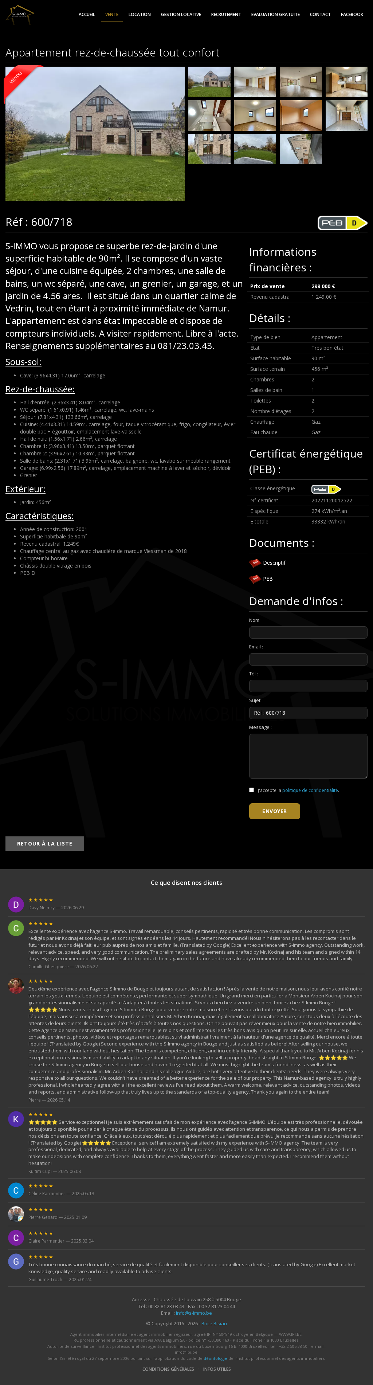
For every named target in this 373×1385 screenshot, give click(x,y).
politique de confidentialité (310, 790)
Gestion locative (181, 14)
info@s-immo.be (194, 1313)
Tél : (253, 673)
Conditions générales (168, 1369)
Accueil (87, 14)
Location (140, 14)
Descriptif (274, 562)
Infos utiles (217, 1369)
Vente (111, 14)
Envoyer (274, 811)
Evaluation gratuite (275, 14)
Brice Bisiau (214, 1323)
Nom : (255, 620)
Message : (260, 727)
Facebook (352, 14)
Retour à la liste (44, 843)
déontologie (215, 1358)
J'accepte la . (298, 790)
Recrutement (226, 14)
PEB (267, 578)
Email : (256, 646)
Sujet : (256, 700)
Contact (320, 14)
